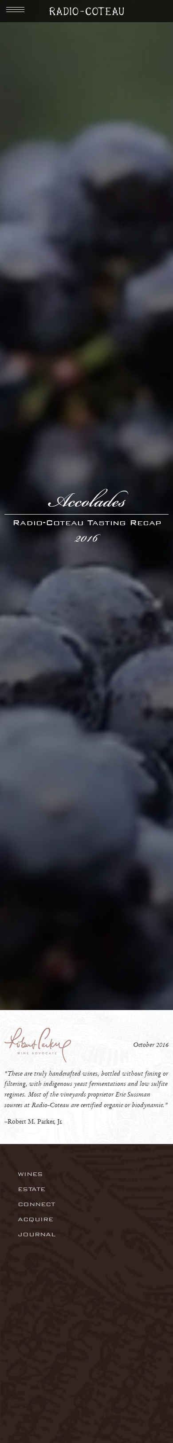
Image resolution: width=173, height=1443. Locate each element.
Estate (31, 1189)
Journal (36, 1234)
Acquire (35, 1219)
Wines (30, 1174)
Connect (36, 1204)
